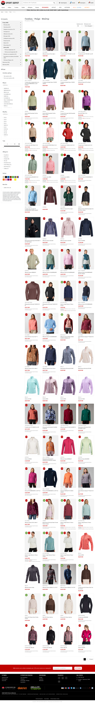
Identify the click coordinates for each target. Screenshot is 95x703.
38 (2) (5, 123)
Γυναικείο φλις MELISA (29, 647)
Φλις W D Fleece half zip (48, 617)
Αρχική (3, 7)
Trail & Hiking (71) (7, 164)
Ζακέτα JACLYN (63, 647)
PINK (6, 180)
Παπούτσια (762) (6, 62)
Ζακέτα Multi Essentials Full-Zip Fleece (31, 114)
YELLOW (15, 180)
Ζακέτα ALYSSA (28, 398)
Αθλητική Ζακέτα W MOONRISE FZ (85, 177)
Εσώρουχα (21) (7, 40)
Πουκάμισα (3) (7, 31)
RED (11, 180)
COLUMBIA (27, 52)
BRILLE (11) (6, 92)
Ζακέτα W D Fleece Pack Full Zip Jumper (31, 618)
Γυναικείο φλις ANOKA (64, 177)
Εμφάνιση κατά (80, 23)
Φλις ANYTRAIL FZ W (82, 113)
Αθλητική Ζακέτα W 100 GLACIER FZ (68, 427)
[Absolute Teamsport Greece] (36, 688)
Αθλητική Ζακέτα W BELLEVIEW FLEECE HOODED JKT (67, 337)
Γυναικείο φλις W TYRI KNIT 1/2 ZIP (67, 53)
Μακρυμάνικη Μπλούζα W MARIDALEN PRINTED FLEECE (49, 459)
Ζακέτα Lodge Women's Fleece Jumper (66, 305)
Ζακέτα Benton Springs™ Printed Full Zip (85, 337)
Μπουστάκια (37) (7, 45)
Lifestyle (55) (6, 158)
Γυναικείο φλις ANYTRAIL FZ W (31, 145)
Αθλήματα (30, 7)
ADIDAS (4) (6, 88)
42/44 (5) (6, 129)
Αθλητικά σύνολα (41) (8, 33)
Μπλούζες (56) (7, 24)
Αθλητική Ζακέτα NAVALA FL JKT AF (50, 587)
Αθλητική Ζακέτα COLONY (48, 240)
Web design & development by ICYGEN (55, 701)
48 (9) (5, 136)
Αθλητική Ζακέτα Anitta (29, 587)
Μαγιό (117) (6, 42)
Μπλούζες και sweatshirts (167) (10, 54)
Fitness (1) (6, 156)
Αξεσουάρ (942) (6, 64)
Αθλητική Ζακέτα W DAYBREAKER (50, 272)
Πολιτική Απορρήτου (39, 698)
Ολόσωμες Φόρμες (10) (8, 60)
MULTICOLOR (18, 177)
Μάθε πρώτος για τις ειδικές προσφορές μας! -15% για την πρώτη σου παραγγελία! (32, 668)
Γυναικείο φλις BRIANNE (83, 617)
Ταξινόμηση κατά (87, 23)
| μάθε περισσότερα (62, 10)
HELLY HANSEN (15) (8, 100)
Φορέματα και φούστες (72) (9, 29)
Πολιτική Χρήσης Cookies (54, 698)
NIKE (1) (5, 105)
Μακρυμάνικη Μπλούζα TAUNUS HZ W (32, 305)
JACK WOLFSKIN (81, 111)
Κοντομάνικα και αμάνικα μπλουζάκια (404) (11, 57)
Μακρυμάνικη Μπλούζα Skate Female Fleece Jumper (50, 523)
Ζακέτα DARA (45, 398)
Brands (37, 7)
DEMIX (79, 585)
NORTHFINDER (81, 615)
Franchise (41, 679)
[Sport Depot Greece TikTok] (59, 681)
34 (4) (5, 119)
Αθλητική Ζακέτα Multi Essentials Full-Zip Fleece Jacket (86, 209)
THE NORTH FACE (29, 425)
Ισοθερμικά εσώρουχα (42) (9, 38)
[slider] (3, 146)
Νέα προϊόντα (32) (7, 76)
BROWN (11, 177)
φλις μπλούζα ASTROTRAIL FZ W (49, 145)
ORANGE (4, 180)
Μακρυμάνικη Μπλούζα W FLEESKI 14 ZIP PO (50, 428)
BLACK (6, 177)
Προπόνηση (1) (7, 166)
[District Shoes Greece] (22, 688)
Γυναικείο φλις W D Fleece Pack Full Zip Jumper (85, 588)
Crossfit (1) (6, 154)
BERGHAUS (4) (7, 90)
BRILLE (62, 366)
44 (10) (5, 130)
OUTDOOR (67, 7)
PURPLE (8, 180)
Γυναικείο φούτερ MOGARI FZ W (31, 177)
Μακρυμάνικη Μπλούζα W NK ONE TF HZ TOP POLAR (32, 241)
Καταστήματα (4, 679)
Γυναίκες (16, 7)
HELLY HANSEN (63, 52)
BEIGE (4, 177)
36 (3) (5, 121)
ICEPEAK (44, 175)
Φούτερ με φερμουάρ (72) (10, 49)
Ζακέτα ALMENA (81, 240)
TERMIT (44, 520)
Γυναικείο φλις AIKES (47, 177)
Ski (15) (5, 160)
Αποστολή (4, 680)
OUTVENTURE (63, 302)
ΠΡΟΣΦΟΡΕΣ (45, 7)
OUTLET (54, 7)
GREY (15, 177)
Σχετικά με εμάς (5, 677)
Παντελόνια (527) (7, 27)
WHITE (13, 180)
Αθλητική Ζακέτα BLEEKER (83, 458)
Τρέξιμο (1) (6, 168)
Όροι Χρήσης (46, 698)
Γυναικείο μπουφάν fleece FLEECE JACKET (50, 83)
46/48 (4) (6, 134)
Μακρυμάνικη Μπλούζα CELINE (66, 368)
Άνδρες (9, 7)
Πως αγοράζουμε (24, 677)
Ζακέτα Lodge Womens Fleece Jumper (49, 555)
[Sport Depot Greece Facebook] (62, 678)
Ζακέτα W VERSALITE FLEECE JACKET (66, 491)
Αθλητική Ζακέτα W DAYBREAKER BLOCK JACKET (85, 273)
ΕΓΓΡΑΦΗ (78, 668)
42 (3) (5, 127)
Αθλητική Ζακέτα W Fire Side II (31, 53)
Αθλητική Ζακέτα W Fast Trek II (49, 368)
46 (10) (5, 132)
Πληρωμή (22, 679)
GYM (60, 7)
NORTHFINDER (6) (8, 107)
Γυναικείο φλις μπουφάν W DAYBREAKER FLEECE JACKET (31, 209)
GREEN (13, 177)
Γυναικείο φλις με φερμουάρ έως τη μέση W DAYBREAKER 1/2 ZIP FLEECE (32, 83)
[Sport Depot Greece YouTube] (66, 678)
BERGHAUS (62, 334)
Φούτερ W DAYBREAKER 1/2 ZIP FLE (32, 490)
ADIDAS (26, 111)
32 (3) (5, 117)
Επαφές (40, 677)
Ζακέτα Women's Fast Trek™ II (31, 336)
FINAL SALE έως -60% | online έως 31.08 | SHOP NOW (42, 10)
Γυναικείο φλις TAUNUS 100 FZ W (67, 145)
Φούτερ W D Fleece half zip (66, 617)
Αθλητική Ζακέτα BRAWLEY (30, 272)
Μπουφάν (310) (7, 36)
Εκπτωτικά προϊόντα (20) (9, 78)
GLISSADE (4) (7, 98)
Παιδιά (23, 7)
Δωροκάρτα (23, 682)
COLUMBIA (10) (7, 94)
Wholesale (41, 680)
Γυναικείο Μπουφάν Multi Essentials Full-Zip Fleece (67, 114)
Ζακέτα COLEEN (81, 647)
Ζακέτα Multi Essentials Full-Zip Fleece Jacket (49, 114)
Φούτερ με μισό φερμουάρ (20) (11, 51)
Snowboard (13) (7, 162)
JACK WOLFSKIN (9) (8, 103)
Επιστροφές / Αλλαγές (25, 680)
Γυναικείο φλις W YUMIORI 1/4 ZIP (32, 427)
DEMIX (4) (6, 96)
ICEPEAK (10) (7, 101)
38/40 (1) (6, 125)
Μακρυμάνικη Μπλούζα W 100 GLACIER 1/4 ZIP (84, 428)
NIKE (26, 238)
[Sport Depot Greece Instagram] (59, 678)
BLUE (8, 177)
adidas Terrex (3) (7, 187)
